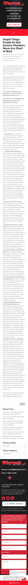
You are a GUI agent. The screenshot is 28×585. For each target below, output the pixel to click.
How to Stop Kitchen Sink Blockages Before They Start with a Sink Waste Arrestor (13, 423)
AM (4, 552)
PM (9, 552)
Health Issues (17, 56)
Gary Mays (7, 54)
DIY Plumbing (9, 56)
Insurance (5, 58)
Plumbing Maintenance (8, 60)
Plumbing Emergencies (14, 58)
